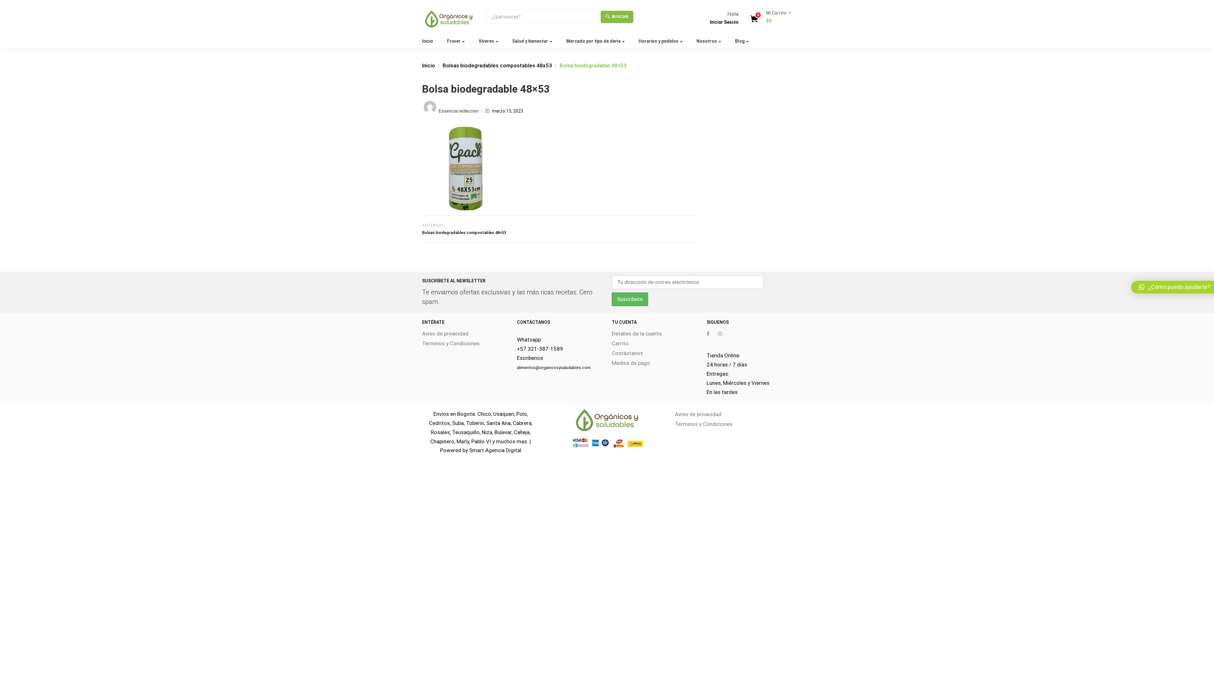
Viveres (487, 41)
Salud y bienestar (530, 41)
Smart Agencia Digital (495, 450)
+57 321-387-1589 (540, 349)
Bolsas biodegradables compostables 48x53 (497, 65)
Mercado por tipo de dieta (594, 41)
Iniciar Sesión (724, 22)
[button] (776, 17)
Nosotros (707, 41)
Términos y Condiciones (451, 343)
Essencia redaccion (459, 111)
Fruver (454, 41)
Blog (740, 41)
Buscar (620, 16)
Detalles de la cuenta (637, 333)
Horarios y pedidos (659, 41)
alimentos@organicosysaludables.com (554, 367)
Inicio (427, 41)
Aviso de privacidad (445, 333)
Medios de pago (631, 363)
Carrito (620, 343)
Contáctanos (627, 353)
